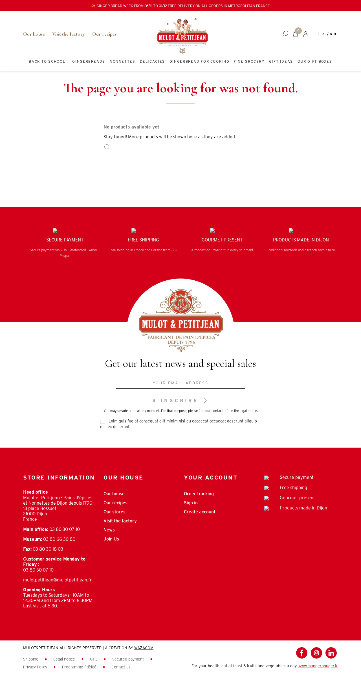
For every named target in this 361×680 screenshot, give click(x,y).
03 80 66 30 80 (59, 539)
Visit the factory (68, 34)
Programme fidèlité (80, 667)
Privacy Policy (35, 667)
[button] (285, 34)
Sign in (191, 502)
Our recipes (104, 34)
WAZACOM (143, 648)
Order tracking (199, 493)
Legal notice (64, 659)
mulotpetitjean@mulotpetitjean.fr (57, 580)
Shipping (31, 659)
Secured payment (128, 659)
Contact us (120, 667)
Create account (199, 512)
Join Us (111, 539)
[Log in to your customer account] (306, 34)
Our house (34, 34)
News (109, 530)
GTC (94, 659)
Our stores (115, 512)
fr (322, 34)
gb (334, 34)
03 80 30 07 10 (64, 529)
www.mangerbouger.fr (318, 666)
